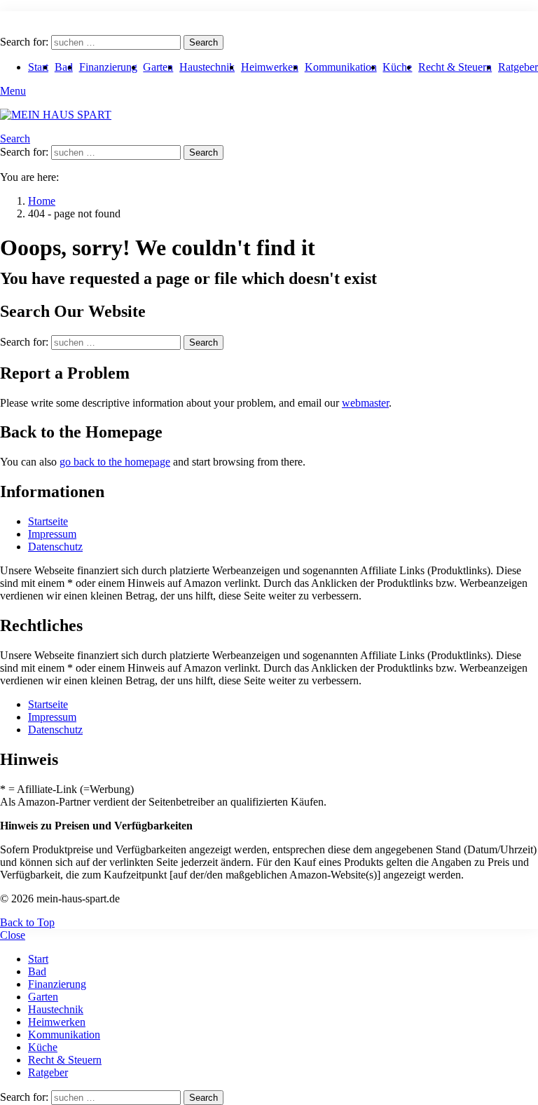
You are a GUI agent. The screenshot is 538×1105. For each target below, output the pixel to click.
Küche (397, 67)
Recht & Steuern (455, 67)
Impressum (52, 534)
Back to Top (27, 922)
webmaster (365, 403)
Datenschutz (55, 546)
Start (38, 67)
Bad (64, 67)
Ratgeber (518, 67)
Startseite (48, 521)
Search (203, 42)
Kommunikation (341, 67)
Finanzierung (108, 67)
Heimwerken (269, 67)
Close (12, 935)
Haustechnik (207, 67)
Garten (158, 67)
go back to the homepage (115, 462)
